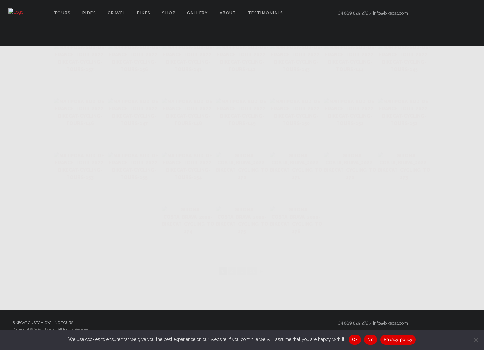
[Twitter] (446, 13)
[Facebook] (434, 13)
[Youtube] (470, 13)
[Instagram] (458, 13)
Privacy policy (398, 339)
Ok (355, 339)
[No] (475, 339)
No (370, 339)
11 (252, 271)
